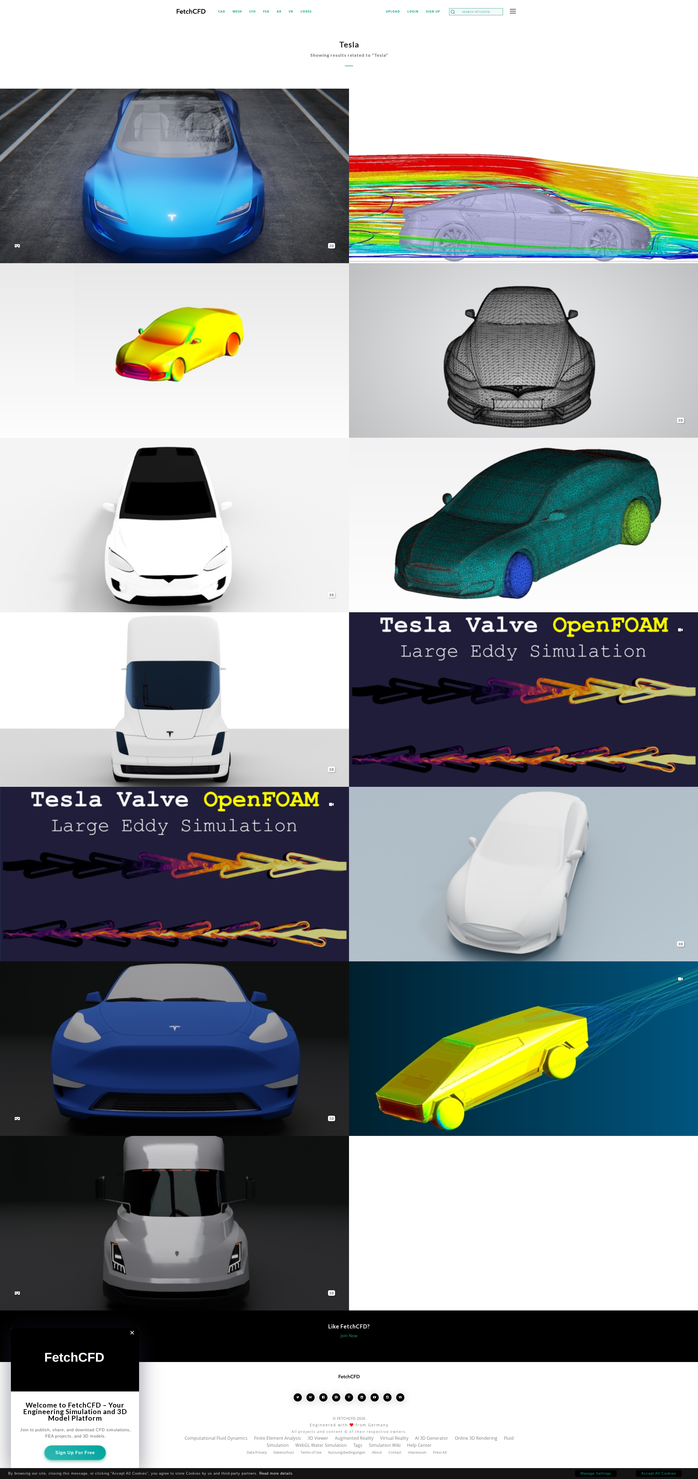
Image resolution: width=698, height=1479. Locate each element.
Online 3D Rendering (476, 1438)
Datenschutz (283, 1452)
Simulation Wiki (385, 1445)
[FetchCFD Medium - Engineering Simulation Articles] (310, 1397)
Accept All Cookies (658, 1473)
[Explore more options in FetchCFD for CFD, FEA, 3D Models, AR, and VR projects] (512, 12)
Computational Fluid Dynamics (216, 1438)
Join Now (349, 1335)
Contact (395, 1452)
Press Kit (440, 1452)
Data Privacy (257, 1452)
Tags (357, 1445)
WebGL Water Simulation (321, 1445)
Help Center (419, 1445)
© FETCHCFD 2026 (349, 1418)
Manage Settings (595, 1473)
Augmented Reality (354, 1438)
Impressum (417, 1452)
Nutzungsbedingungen (346, 1452)
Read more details (276, 1473)
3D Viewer (318, 1438)
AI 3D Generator (431, 1438)
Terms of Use (310, 1452)
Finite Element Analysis (277, 1438)
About (377, 1452)
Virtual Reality (394, 1438)
